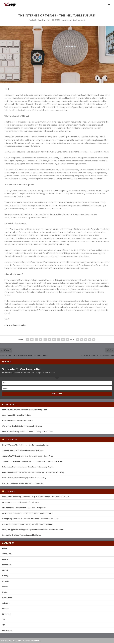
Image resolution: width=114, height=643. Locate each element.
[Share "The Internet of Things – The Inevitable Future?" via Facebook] (27, 339)
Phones (5, 587)
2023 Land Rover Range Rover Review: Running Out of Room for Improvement (32, 461)
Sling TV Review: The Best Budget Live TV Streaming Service (25, 445)
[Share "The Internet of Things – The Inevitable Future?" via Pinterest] (45, 339)
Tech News (9, 491)
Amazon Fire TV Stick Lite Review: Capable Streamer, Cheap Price (27, 456)
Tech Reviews (10, 440)
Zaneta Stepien (19, 325)
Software (5, 603)
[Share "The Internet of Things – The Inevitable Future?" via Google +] (36, 339)
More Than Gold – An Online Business (16, 415)
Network (5, 581)
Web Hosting (7, 630)
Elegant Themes (15, 640)
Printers (5, 592)
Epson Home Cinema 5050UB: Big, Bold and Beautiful (22, 483)
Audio (4, 548)
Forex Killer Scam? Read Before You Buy (17, 420)
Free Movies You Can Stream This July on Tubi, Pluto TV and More (27, 524)
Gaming (5, 576)
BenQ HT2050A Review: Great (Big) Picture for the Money (24, 478)
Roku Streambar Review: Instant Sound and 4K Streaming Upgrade (28, 467)
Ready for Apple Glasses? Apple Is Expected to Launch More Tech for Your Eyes (32, 530)
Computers (6, 565)
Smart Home (66, 20)
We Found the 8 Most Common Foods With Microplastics (24, 508)
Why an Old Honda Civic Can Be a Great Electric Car (22, 426)
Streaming (6, 614)
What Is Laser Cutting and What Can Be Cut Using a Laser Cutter (27, 431)
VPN (3, 625)
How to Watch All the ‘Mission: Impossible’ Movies (21, 535)
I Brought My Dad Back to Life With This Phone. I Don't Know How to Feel (30, 519)
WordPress (36, 640)
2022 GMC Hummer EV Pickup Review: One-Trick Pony (22, 450)
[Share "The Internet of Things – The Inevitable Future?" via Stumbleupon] (58, 339)
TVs (3, 619)
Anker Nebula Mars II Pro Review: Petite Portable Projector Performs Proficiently (33, 472)
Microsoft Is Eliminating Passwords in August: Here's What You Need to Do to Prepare (35, 497)
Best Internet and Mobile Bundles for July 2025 (20, 502)
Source (7, 325)
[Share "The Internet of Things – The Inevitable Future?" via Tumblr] (41, 339)
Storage (5, 608)
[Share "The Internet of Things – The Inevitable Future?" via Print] (67, 339)
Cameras (5, 559)
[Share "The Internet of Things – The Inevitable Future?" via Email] (63, 339)
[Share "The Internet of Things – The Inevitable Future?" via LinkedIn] (49, 339)
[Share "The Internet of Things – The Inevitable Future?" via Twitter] (32, 339)
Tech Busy (42, 20)
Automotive (6, 554)
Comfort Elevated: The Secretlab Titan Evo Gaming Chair (24, 410)
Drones (5, 570)
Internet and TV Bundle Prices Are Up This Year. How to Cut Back (27, 513)
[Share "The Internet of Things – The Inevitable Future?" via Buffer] (54, 339)
